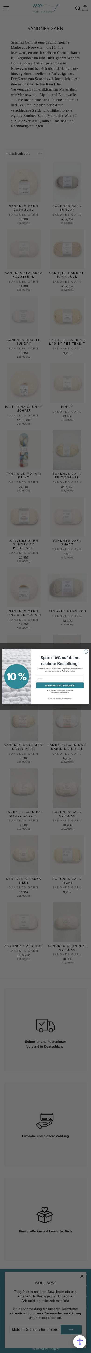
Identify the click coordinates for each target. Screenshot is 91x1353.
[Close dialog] (86, 652)
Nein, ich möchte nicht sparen (60, 698)
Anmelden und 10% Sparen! (60, 685)
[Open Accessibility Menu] (79, 1341)
